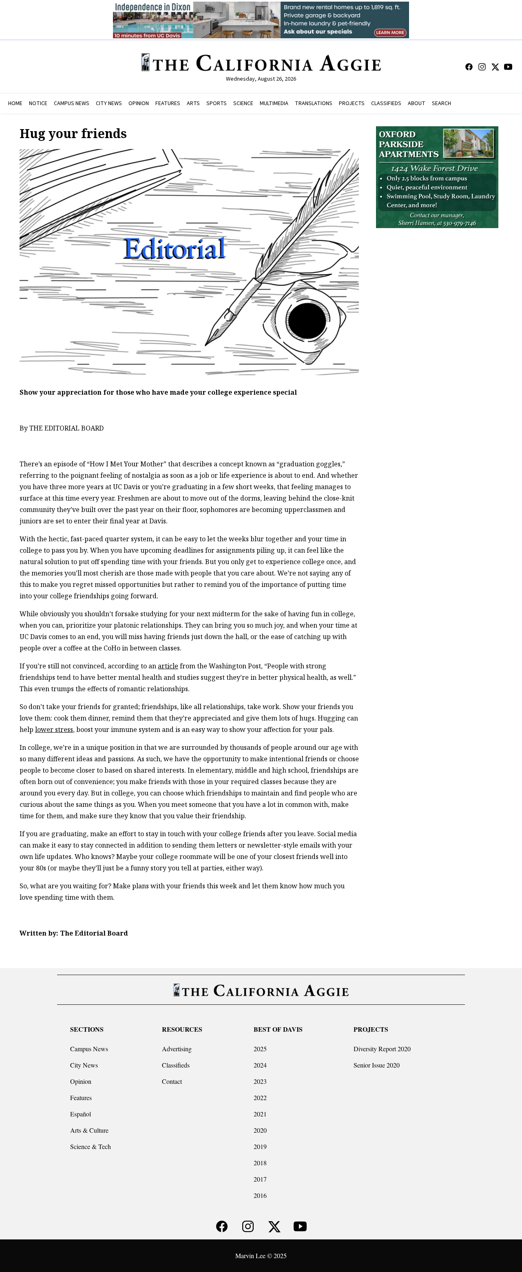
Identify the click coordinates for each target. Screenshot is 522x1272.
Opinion (80, 1081)
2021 (260, 1113)
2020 (260, 1130)
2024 (260, 1065)
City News (84, 1065)
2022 (260, 1097)
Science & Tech (90, 1146)
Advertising (177, 1048)
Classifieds (176, 1065)
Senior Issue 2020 (377, 1065)
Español (80, 1113)
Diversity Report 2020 (382, 1048)
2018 (260, 1162)
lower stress (54, 729)
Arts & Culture (89, 1130)
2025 (260, 1048)
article (168, 665)
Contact (172, 1081)
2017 (260, 1179)
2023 (260, 1081)
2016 (260, 1195)
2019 (260, 1146)
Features (81, 1097)
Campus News (89, 1048)
